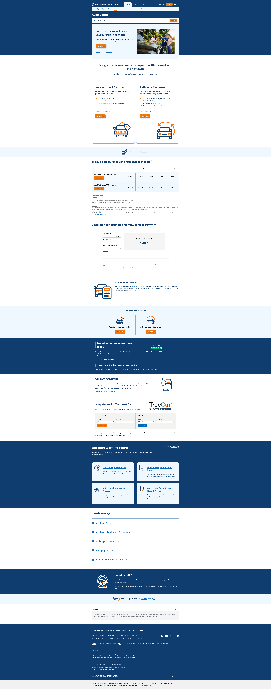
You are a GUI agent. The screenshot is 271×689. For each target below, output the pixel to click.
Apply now (174, 21)
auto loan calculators (138, 286)
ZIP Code (118, 419)
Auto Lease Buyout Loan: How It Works (159, 489)
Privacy (111, 638)
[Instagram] (174, 636)
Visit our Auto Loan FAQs (146, 599)
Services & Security (123, 9)
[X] (170, 636)
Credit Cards (109, 9)
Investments (147, 9)
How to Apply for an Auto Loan (159, 469)
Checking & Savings (99, 9)
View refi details (144, 111)
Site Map (103, 638)
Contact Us (133, 635)
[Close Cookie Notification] (177, 682)
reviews (162, 352)
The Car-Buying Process (114, 467)
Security (117, 638)
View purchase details (101, 111)
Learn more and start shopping (104, 391)
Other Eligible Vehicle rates (99, 214)
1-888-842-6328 (114, 630)
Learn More (138, 409)
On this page (100, 20)
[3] (159, 100)
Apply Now (99, 178)
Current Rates (110, 635)
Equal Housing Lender (128, 643)
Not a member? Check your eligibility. (105, 52)
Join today (145, 152)
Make (99, 419)
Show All (176, 609)
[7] (104, 387)
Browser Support (127, 638)
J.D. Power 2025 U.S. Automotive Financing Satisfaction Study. (139, 369)
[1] (126, 33)
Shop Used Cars (142, 425)
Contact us (123, 582)
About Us (94, 635)
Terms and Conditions (114, 667)
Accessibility (138, 638)
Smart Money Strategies (136, 9)
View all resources (171, 447)
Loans (115, 9)
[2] (129, 41)
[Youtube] (166, 636)
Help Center (95, 638)
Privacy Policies (147, 685)
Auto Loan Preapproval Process (114, 489)
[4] (112, 355)
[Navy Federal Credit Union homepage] (105, 4)
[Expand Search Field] (175, 4)
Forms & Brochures (122, 635)
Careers (102, 635)
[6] (149, 385)
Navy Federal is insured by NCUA (106, 643)
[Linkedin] (177, 636)
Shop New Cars (102, 425)
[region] (135, 684)
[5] (146, 383)
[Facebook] (162, 636)
